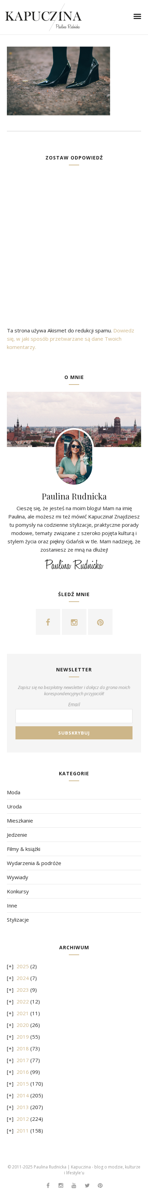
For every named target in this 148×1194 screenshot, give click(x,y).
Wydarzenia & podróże (34, 863)
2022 (23, 1001)
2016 (23, 1071)
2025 (23, 966)
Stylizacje (18, 919)
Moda (13, 792)
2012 (23, 1118)
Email (74, 704)
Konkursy (18, 891)
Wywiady (17, 877)
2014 (23, 1095)
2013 (23, 1107)
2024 (23, 977)
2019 (23, 1036)
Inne (12, 905)
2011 (23, 1130)
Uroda (14, 806)
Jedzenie (17, 834)
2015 (23, 1083)
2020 (23, 1024)
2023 (23, 989)
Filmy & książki (23, 848)
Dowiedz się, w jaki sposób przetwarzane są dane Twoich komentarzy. (70, 338)
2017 (23, 1060)
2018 (23, 1048)
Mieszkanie (20, 820)
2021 (23, 1013)
